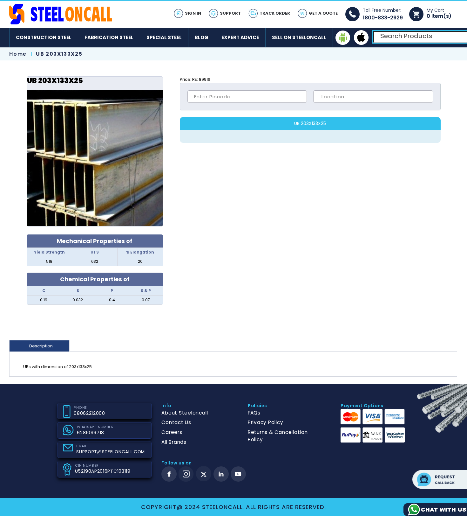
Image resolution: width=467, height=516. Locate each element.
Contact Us (176, 422)
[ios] (361, 37)
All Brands (173, 442)
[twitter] (204, 474)
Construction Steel (43, 37)
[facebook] (169, 474)
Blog (201, 37)
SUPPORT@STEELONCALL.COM (110, 452)
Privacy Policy (265, 422)
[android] (342, 37)
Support (230, 13)
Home (17, 54)
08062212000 (89, 413)
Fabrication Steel (109, 37)
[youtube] (238, 474)
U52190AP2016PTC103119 (102, 471)
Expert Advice (240, 37)
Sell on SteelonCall (299, 37)
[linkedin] (221, 474)
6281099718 (90, 433)
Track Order (275, 13)
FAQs (254, 412)
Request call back (439, 479)
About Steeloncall (184, 412)
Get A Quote (323, 13)
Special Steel (164, 37)
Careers (171, 432)
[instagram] (186, 474)
